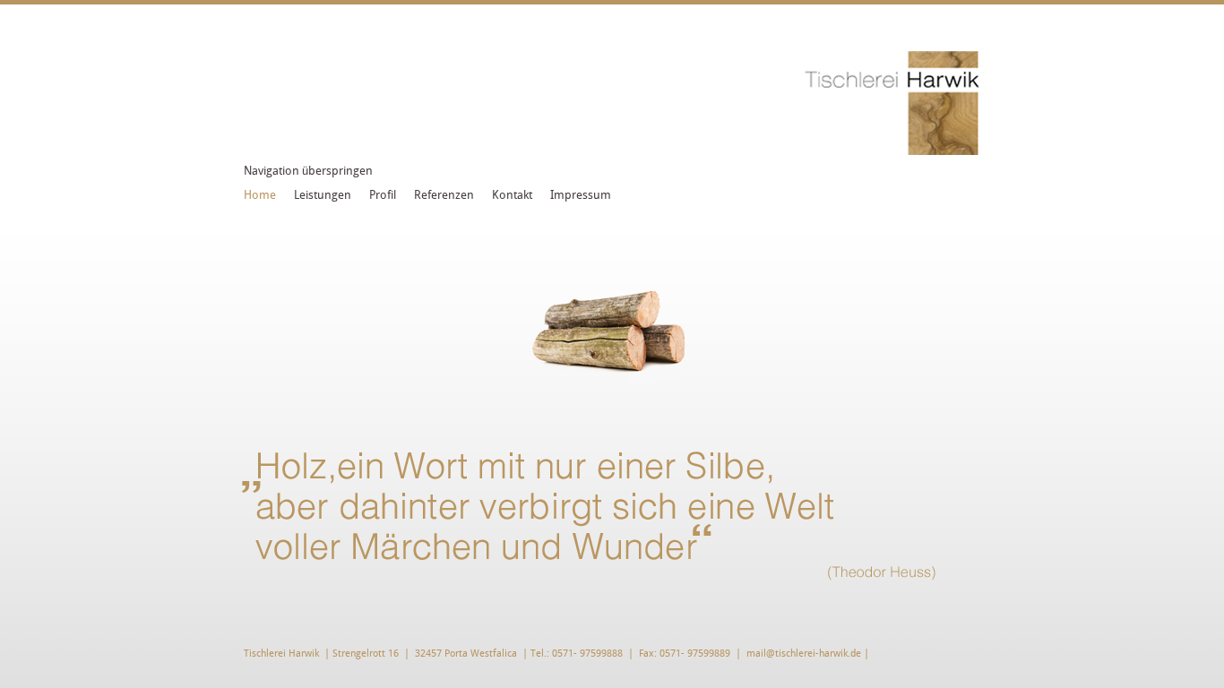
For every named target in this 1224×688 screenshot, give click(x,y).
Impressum (580, 195)
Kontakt (512, 195)
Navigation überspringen (308, 170)
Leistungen (322, 195)
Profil (382, 195)
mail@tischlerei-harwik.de (803, 653)
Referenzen (444, 195)
